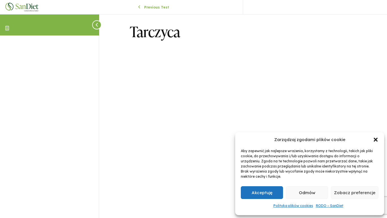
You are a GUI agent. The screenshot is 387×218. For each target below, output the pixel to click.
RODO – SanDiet (329, 206)
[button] (376, 139)
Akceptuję (262, 192)
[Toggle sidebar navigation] (97, 24)
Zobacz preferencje (354, 192)
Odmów (307, 192)
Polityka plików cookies (293, 206)
